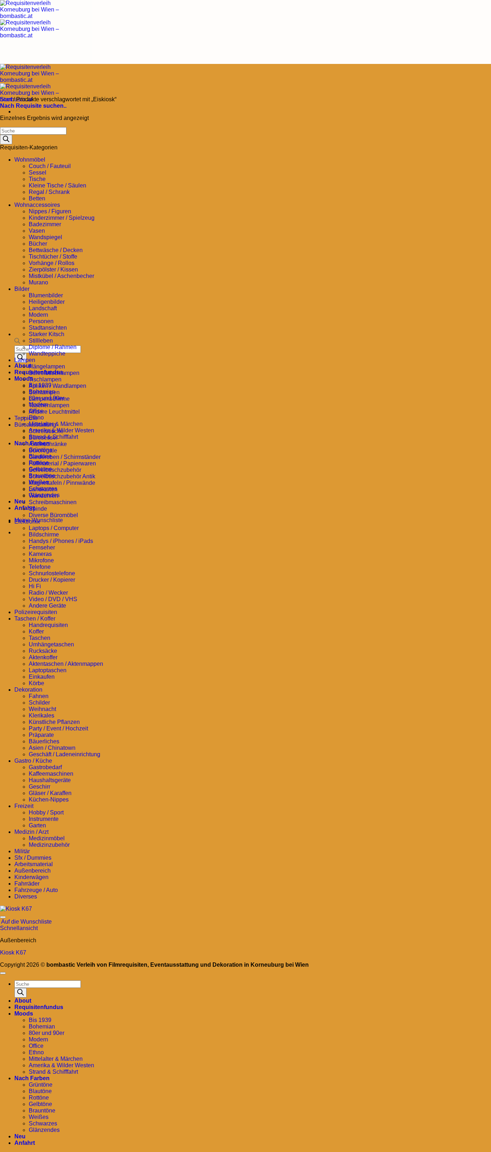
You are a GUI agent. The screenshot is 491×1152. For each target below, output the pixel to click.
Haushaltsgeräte (50, 780)
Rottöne (39, 1098)
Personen (41, 321)
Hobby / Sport (46, 812)
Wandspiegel (45, 237)
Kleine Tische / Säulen (57, 185)
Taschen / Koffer (34, 619)
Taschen (39, 638)
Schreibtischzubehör (55, 470)
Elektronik (27, 522)
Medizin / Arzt (31, 832)
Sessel (37, 172)
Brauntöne (42, 1110)
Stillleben (41, 341)
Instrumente (44, 819)
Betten (37, 198)
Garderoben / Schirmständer (65, 457)
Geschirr (39, 787)
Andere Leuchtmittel (54, 412)
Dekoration (28, 690)
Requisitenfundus (38, 1007)
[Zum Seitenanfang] (3, 973)
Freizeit (23, 806)
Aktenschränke (48, 444)
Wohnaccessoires (37, 205)
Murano (38, 282)
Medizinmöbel (47, 838)
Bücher (38, 244)
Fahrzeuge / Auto (36, 890)
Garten (37, 825)
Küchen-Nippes (49, 799)
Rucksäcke (43, 651)
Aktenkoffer (43, 657)
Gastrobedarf (45, 767)
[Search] (6, 139)
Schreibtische (46, 431)
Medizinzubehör (49, 845)
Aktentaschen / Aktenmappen (66, 664)
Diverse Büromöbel (53, 515)
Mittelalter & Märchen (56, 1059)
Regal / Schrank (49, 192)
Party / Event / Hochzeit (58, 728)
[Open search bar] (17, 342)
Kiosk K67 (13, 952)
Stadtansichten (48, 328)
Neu (20, 501)
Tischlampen (45, 379)
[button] (33, 106)
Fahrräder (27, 884)
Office (36, 1046)
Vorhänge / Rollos (51, 263)
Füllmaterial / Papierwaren (62, 463)
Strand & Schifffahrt (53, 1072)
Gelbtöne (40, 1104)
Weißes (39, 1117)
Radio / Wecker (48, 593)
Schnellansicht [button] (19, 928)
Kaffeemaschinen (51, 774)
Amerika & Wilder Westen (61, 1065)
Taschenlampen (49, 405)
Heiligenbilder (47, 302)
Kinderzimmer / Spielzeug (62, 218)
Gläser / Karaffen (50, 793)
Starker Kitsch (46, 334)
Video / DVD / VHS (53, 599)
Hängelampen (47, 366)
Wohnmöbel (29, 160)
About (22, 1001)
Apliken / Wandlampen (57, 386)
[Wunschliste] (3, 917)
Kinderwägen (31, 877)
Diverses (25, 896)
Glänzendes (44, 1130)
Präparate (41, 735)
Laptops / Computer (54, 528)
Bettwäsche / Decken (56, 250)
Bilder (21, 289)
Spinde (38, 509)
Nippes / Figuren (50, 211)
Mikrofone (41, 560)
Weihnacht (42, 709)
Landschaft (43, 308)
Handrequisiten (48, 625)
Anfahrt (24, 1143)
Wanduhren (43, 496)
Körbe (36, 683)
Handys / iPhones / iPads (61, 541)
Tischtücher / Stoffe (53, 257)
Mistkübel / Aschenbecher (61, 276)
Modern (38, 315)
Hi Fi (35, 586)
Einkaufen (42, 677)
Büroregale (43, 450)
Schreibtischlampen (54, 373)
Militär (22, 851)
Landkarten (43, 489)
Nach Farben (32, 1078)
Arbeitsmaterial (33, 864)
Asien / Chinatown (52, 748)
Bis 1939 (40, 1020)
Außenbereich (32, 871)
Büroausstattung (35, 425)
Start (6, 99)
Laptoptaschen (47, 670)
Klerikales (41, 715)
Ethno (36, 1052)
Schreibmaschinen (53, 502)
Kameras (40, 554)
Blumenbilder (46, 295)
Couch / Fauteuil (50, 166)
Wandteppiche (47, 353)
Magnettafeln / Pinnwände (62, 483)
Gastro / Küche (33, 761)
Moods (23, 1014)
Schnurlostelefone (52, 573)
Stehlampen (44, 392)
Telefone (40, 567)
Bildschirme (44, 534)
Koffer (36, 631)
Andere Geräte (47, 606)
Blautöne (40, 1091)
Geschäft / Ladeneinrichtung (64, 754)
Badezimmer (45, 224)
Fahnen (39, 696)
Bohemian (42, 1026)
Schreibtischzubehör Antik (62, 476)
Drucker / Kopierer (52, 580)
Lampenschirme (49, 399)
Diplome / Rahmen (53, 347)
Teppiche (26, 418)
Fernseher (42, 547)
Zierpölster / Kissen (53, 269)
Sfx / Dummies (32, 858)
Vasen (37, 231)
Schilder (39, 703)
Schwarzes (43, 1123)
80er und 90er (46, 1033)
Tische (37, 179)
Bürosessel (43, 438)
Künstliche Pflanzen (54, 722)
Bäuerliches (44, 741)
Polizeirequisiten (35, 612)
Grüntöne (40, 1085)
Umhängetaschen (51, 644)
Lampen (24, 360)
